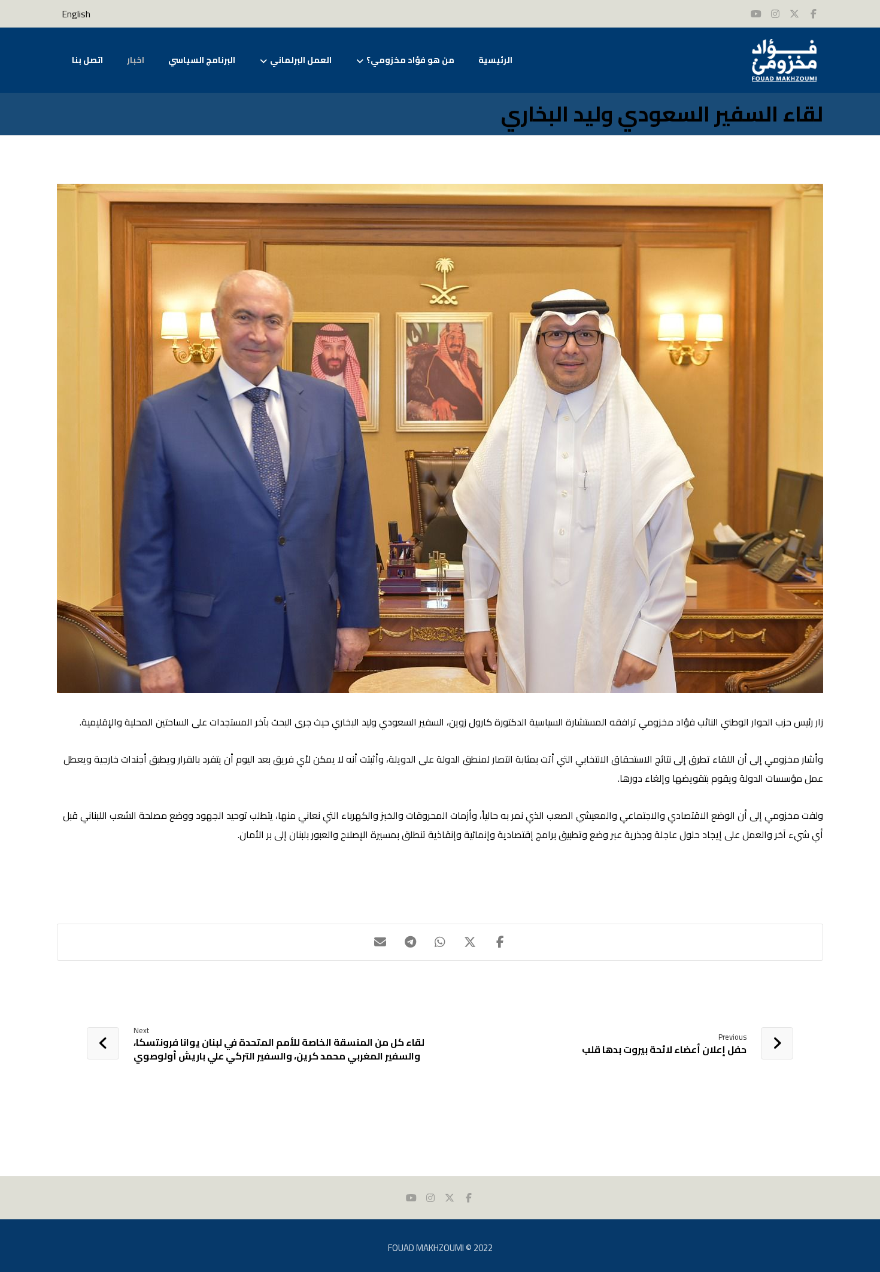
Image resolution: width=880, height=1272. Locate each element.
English (76, 14)
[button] (500, 942)
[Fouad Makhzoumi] (784, 60)
